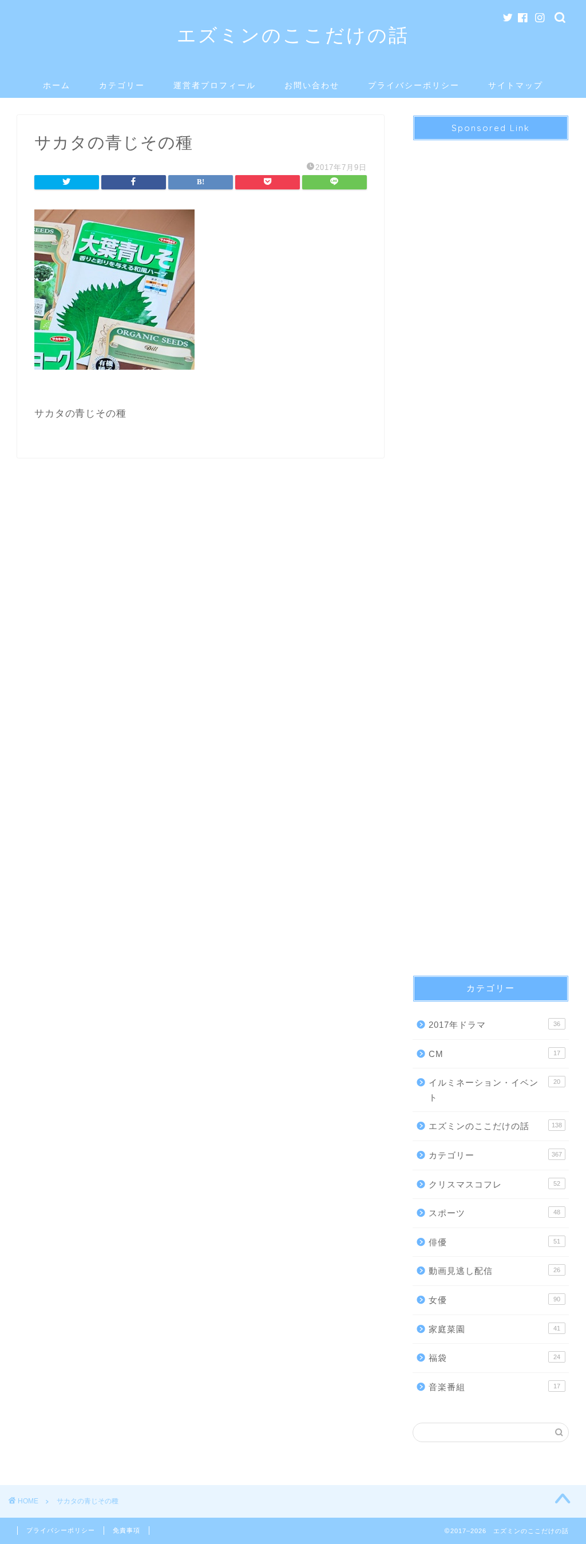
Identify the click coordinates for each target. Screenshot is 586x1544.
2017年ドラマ (494, 1025)
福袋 (494, 1358)
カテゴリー (122, 85)
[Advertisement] (491, 548)
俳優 (494, 1242)
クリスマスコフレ (494, 1184)
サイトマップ (515, 85)
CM (494, 1054)
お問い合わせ (311, 85)
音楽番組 (494, 1387)
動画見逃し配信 (494, 1271)
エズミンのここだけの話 (293, 34)
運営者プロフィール (214, 85)
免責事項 (126, 1530)
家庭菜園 (494, 1329)
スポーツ (494, 1213)
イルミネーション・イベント (494, 1090)
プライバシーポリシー (414, 85)
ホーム (56, 85)
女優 (494, 1300)
